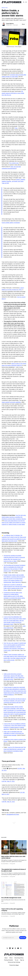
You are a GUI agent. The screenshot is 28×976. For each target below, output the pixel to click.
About (6, 957)
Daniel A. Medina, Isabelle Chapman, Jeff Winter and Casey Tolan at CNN (13, 181)
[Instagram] (20, 948)
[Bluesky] (12, 948)
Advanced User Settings (14, 962)
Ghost (17, 965)
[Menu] (26, 2)
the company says (14, 163)
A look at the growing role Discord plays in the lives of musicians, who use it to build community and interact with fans (15, 700)
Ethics (11, 957)
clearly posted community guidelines (11, 402)
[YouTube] (18, 948)
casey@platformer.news (12, 814)
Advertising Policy (19, 957)
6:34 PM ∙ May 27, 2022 (8, 781)
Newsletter (4, 7)
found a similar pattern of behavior (11, 222)
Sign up (22, 960)
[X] (7, 948)
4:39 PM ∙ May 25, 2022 (8, 801)
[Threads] (15, 948)
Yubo (16, 128)
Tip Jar (16, 960)
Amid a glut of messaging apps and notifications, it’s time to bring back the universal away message (14, 733)
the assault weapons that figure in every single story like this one (13, 93)
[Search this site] (24, 2)
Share (23, 24)
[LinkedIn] (10, 948)
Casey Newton (10, 23)
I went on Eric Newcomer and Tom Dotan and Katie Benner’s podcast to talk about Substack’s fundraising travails (15, 749)
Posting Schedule (8, 960)
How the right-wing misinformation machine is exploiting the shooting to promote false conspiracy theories (14, 517)
